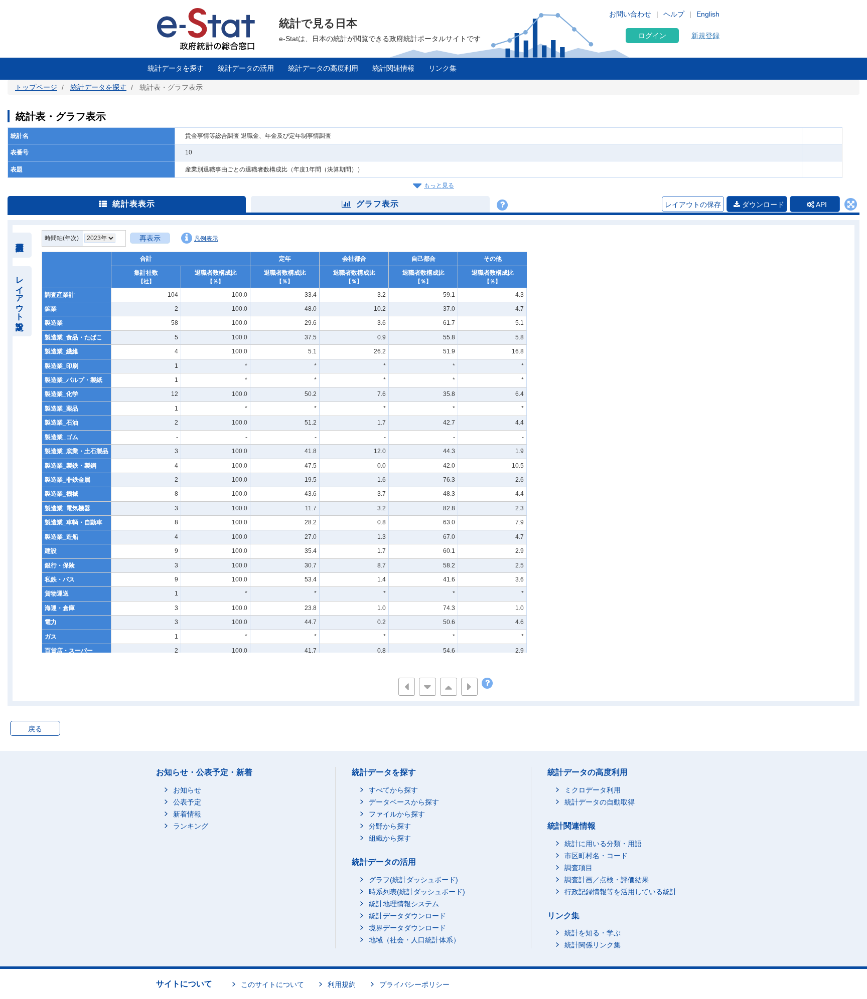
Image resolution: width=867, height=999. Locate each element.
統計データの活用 (246, 68)
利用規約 (342, 984)
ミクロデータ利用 (592, 789)
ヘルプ (673, 14)
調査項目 (578, 867)
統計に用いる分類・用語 (603, 843)
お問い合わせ (630, 14)
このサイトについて (272, 984)
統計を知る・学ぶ (592, 932)
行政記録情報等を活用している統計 (620, 891)
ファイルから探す (397, 814)
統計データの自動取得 (599, 802)
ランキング (190, 826)
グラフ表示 (377, 203)
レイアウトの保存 (693, 205)
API (820, 205)
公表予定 (187, 802)
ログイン (652, 36)
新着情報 (187, 814)
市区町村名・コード (596, 855)
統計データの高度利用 (323, 68)
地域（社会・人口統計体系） (414, 939)
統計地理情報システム (404, 903)
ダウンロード (762, 205)
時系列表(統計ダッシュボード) (417, 891)
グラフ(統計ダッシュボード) (413, 879)
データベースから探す (404, 802)
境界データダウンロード (407, 927)
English (707, 14)
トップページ (36, 87)
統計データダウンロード (407, 915)
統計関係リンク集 (592, 944)
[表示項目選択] (20, 245)
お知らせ (187, 789)
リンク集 (442, 68)
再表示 (150, 238)
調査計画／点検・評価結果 (606, 879)
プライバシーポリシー (414, 984)
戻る (35, 729)
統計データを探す (176, 68)
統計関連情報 (393, 68)
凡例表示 (206, 238)
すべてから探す (393, 789)
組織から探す (390, 838)
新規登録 (705, 36)
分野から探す (390, 826)
